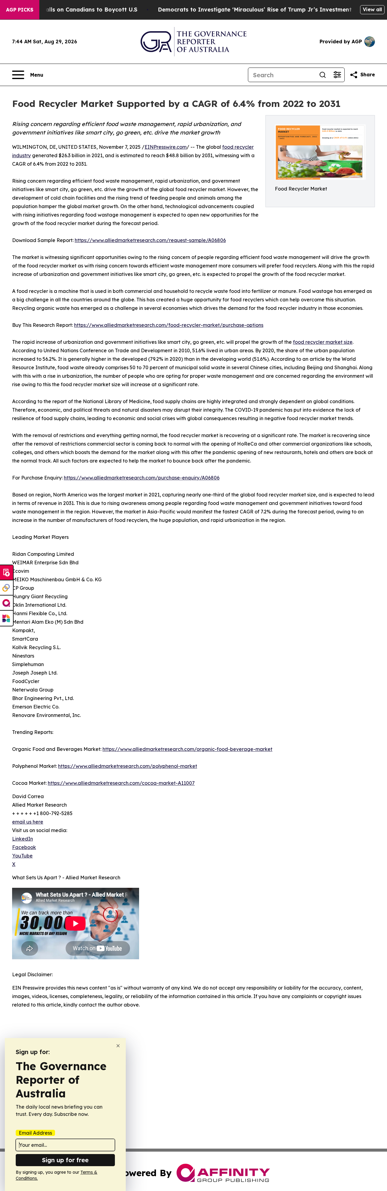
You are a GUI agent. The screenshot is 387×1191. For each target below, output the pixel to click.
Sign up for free (65, 1160)
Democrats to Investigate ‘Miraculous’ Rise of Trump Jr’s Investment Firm (262, 9)
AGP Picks (19, 10)
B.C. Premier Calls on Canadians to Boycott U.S (72, 9)
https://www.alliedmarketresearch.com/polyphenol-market (127, 766)
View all (372, 9)
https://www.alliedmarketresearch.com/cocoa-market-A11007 (121, 783)
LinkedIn (22, 839)
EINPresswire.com (166, 147)
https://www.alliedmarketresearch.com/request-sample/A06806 (150, 240)
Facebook (24, 847)
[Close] (118, 1046)
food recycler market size (323, 342)
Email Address (35, 1133)
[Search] (322, 75)
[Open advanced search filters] (337, 75)
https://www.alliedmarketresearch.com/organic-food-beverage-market (187, 749)
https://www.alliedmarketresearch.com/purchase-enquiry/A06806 (142, 478)
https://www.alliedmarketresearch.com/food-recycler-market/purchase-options (168, 325)
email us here (27, 822)
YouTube (22, 856)
